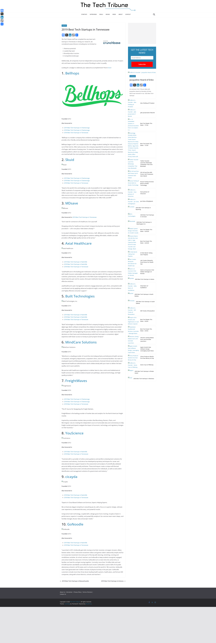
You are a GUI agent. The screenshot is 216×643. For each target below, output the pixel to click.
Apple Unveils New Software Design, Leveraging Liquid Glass (147, 349)
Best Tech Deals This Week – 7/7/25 (146, 144)
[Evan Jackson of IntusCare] (133, 193)
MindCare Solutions (81, 342)
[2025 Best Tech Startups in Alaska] (131, 279)
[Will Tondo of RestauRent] (133, 311)
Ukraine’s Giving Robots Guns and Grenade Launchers (147, 339)
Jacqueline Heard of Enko (142, 79)
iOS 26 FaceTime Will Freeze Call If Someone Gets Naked (146, 174)
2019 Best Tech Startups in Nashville (75, 262)
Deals (101, 14)
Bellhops (72, 73)
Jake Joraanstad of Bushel (147, 112)
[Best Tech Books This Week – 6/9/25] (133, 320)
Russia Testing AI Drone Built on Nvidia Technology (147, 183)
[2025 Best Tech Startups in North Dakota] (130, 295)
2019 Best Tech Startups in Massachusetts (75, 581)
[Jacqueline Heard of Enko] (142, 72)
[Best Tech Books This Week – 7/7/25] (133, 124)
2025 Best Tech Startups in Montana (143, 378)
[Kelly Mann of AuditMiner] (133, 287)
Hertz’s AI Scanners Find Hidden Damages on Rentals (147, 271)
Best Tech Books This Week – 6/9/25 (146, 320)
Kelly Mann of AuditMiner (144, 286)
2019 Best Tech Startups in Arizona (112, 581)
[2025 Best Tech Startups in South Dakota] (131, 303)
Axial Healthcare (78, 243)
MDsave (71, 203)
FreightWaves (76, 380)
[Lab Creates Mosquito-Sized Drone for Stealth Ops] (133, 262)
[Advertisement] (142, 33)
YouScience (74, 433)
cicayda (71, 476)
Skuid (69, 159)
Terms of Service (87, 592)
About (121, 14)
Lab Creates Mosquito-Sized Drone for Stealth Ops (146, 262)
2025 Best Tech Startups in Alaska (144, 279)
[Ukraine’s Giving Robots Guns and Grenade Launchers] (133, 339)
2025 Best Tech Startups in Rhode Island (144, 372)
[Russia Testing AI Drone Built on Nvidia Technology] (133, 184)
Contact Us (63, 594)
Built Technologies (80, 296)
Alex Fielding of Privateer (147, 103)
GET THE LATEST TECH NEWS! (142, 51)
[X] (2, 14)
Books (108, 14)
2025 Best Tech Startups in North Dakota (144, 295)
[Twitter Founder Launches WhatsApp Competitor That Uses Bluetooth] (133, 164)
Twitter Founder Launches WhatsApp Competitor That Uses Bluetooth (146, 163)
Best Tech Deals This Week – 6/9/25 (146, 330)
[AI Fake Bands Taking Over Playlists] (133, 254)
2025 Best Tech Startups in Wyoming (143, 208)
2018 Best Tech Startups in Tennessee (76, 133)
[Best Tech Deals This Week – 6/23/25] (133, 242)
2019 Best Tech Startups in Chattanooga (77, 128)
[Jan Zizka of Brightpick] (133, 201)
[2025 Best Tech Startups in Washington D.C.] (131, 223)
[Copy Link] (2, 20)
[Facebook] (2, 10)
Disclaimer (69, 592)
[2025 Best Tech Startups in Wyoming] (131, 209)
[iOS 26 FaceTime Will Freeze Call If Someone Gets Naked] (133, 174)
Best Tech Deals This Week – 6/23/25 (146, 242)
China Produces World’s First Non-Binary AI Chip (147, 357)
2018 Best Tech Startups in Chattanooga (77, 130)
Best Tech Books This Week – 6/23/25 (146, 230)
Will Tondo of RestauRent (147, 311)
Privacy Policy (77, 592)
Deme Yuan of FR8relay (146, 365)
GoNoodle (75, 524)
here (109, 68)
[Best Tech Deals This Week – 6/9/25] (133, 330)
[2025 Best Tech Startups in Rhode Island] (130, 372)
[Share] (2, 24)
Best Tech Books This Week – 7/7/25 (146, 124)
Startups (84, 14)
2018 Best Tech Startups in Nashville (75, 264)
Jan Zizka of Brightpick (146, 201)
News (114, 14)
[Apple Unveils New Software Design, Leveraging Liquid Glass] (133, 349)
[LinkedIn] (2, 17)
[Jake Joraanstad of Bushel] (133, 113)
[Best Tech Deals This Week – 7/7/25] (133, 145)
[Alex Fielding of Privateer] (133, 103)
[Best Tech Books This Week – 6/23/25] (133, 231)
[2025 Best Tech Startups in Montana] (130, 379)
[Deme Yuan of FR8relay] (133, 365)
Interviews (93, 14)
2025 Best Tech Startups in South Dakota (145, 302)
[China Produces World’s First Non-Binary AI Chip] (133, 358)
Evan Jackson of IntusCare (144, 192)
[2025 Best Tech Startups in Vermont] (133, 216)
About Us (62, 592)
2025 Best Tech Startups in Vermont (147, 215)
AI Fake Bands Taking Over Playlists (146, 253)
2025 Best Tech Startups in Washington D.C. (144, 223)
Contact (128, 14)
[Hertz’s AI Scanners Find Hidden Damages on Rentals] (133, 272)
